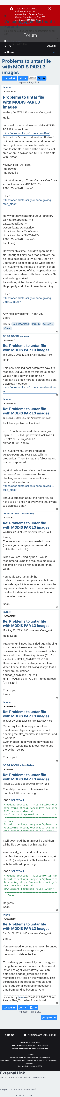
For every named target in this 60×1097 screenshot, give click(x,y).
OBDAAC (48, 324)
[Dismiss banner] (49, 8)
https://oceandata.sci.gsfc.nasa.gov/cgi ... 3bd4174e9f (28, 299)
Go (30, 1095)
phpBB (21, 1057)
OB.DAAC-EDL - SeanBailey (18, 513)
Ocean (7, 328)
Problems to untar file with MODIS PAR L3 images (26, 66)
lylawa (6, 915)
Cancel (20, 1095)
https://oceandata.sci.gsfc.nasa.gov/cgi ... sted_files (28, 201)
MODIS (36, 324)
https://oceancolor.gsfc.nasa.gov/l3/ (25, 133)
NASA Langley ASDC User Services (35, 1045)
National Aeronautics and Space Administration (30, 1048)
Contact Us (30, 1054)
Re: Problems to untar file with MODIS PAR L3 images (26, 348)
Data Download (21, 324)
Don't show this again (14, 41)
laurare (7, 87)
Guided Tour (21, 44)
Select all (17, 800)
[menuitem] (51, 46)
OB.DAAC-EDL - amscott (16, 336)
